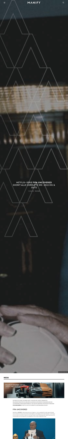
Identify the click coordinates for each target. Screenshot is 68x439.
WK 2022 (20, 412)
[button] (4, 2)
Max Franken (37, 191)
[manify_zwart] (34, 3)
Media (6, 377)
